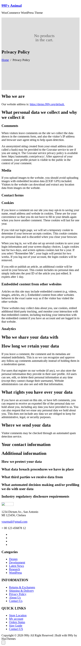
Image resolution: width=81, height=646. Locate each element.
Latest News (16, 565)
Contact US (16, 629)
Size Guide (15, 625)
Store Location (18, 615)
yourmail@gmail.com (14, 521)
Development (17, 562)
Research (14, 569)
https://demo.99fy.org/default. (47, 104)
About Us (15, 597)
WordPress (15, 572)
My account (16, 618)
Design (13, 559)
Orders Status (17, 622)
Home (5, 60)
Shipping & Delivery (21, 590)
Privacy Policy (17, 594)
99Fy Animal (12, 6)
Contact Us (15, 600)
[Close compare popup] (3, 642)
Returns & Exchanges (22, 587)
